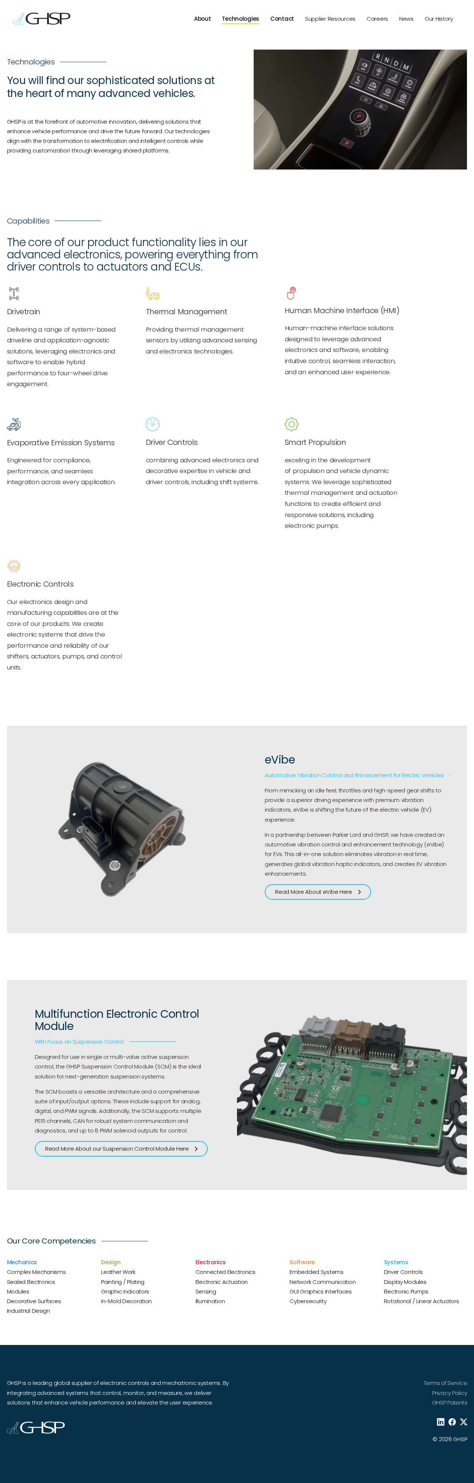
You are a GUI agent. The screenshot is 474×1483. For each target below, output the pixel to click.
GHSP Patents (449, 1402)
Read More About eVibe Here (313, 892)
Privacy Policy (449, 1393)
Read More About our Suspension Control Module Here (117, 1148)
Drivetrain (23, 312)
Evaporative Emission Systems (61, 443)
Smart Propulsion (315, 442)
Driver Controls (172, 442)
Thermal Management (186, 312)
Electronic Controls (40, 584)
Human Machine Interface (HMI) (342, 310)
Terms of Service (445, 1383)
